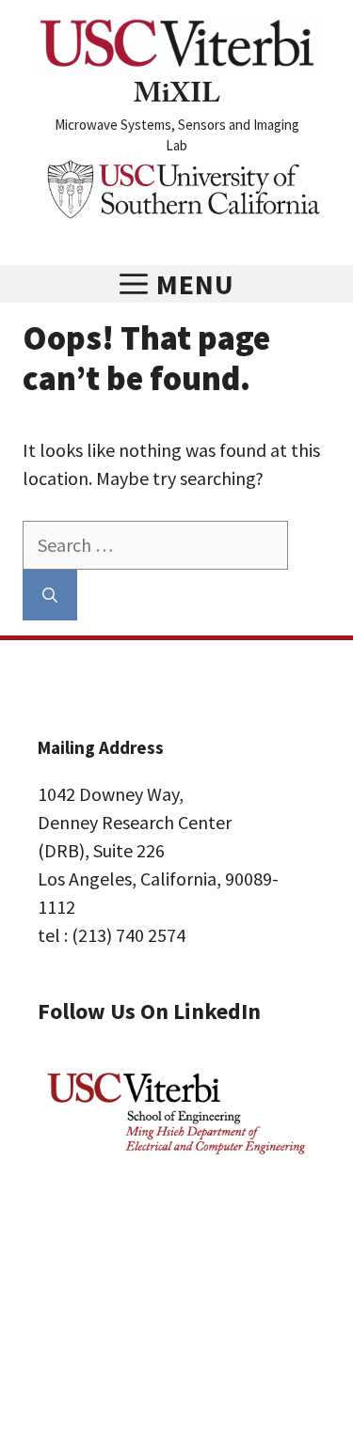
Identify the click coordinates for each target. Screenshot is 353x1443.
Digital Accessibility (104, 1326)
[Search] (50, 595)
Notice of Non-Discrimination (136, 1298)
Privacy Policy (84, 1270)
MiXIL (177, 97)
